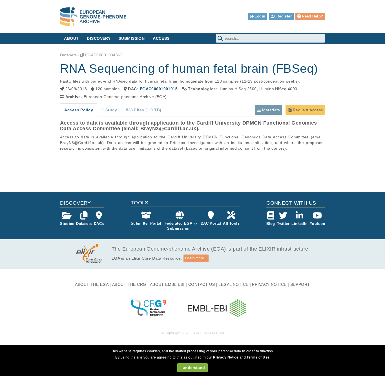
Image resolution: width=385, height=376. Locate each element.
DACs (99, 224)
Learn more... (196, 258)
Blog (270, 224)
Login (260, 16)
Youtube (317, 224)
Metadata (270, 110)
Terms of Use (258, 357)
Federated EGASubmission (179, 226)
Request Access (307, 110)
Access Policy (78, 110)
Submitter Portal (146, 223)
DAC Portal (211, 223)
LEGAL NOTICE (233, 284)
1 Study (109, 110)
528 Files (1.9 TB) (143, 110)
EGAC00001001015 (159, 89)
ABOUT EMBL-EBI (167, 284)
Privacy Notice (225, 357)
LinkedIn (299, 224)
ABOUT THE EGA (92, 284)
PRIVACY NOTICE (269, 284)
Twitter (283, 224)
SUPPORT (300, 284)
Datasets (68, 55)
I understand (192, 367)
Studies (67, 224)
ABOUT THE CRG (129, 284)
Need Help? (312, 16)
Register (284, 16)
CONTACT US (201, 284)
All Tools (231, 223)
